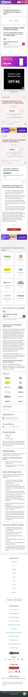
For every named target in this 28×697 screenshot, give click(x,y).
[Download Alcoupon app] (14, 61)
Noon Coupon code (14, 640)
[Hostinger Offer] (14, 130)
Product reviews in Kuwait (14, 644)
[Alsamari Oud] (14, 20)
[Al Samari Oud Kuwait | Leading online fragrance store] (14, 78)
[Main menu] (25, 2)
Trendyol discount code (14, 636)
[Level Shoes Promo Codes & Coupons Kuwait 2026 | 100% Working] (20, 269)
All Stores (8, 7)
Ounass (7, 301)
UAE (14, 565)
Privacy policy (14, 628)
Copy (21, 111)
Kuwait (14, 569)
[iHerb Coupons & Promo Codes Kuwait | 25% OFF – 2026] (7, 256)
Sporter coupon (14, 647)
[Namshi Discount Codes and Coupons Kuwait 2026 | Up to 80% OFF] (20, 282)
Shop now (14, 229)
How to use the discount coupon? (14, 632)
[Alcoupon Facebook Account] (14, 659)
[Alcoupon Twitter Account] (10, 659)
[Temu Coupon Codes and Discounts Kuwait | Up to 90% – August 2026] (20, 256)
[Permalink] (2, 122)
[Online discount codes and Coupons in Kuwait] (3, 7)
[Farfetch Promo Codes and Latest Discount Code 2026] (20, 401)
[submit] (23, 44)
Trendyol (20, 300)
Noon (7, 274)
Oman (14, 577)
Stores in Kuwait (14, 609)
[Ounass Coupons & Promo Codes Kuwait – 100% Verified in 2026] (7, 295)
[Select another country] (18, 2)
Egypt (14, 584)
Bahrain (14, 573)
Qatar (14, 580)
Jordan (14, 588)
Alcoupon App (14, 664)
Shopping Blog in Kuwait (14, 617)
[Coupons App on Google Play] (16, 672)
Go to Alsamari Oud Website (13, 117)
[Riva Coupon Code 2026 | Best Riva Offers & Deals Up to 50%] (7, 396)
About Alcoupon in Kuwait (14, 624)
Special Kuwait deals (14, 613)
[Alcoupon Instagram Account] (5, 659)
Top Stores (6, 374)
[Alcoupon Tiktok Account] (18, 659)
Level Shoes (20, 275)
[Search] (22, 2)
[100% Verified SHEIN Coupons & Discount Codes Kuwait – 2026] (7, 401)
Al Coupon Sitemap (14, 621)
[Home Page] (6, 2)
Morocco (14, 592)
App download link (14, 667)
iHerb (7, 261)
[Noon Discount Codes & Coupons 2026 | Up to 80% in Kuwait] (7, 269)
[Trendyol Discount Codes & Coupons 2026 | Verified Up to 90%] (20, 295)
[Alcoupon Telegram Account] (22, 659)
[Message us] (24, 693)
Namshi (20, 287)
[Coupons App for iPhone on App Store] (19, 672)
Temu (21, 262)
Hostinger (7, 288)
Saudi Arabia (14, 561)
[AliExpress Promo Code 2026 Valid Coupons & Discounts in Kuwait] (20, 396)
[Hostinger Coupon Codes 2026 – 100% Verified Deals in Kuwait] (7, 282)
